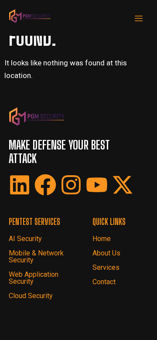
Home (101, 239)
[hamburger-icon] (138, 19)
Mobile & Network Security (36, 256)
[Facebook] (45, 185)
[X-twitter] (122, 185)
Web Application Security (33, 278)
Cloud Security (31, 296)
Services (105, 267)
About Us (106, 253)
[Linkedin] (20, 185)
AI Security (25, 239)
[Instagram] (71, 185)
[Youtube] (97, 185)
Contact (104, 282)
